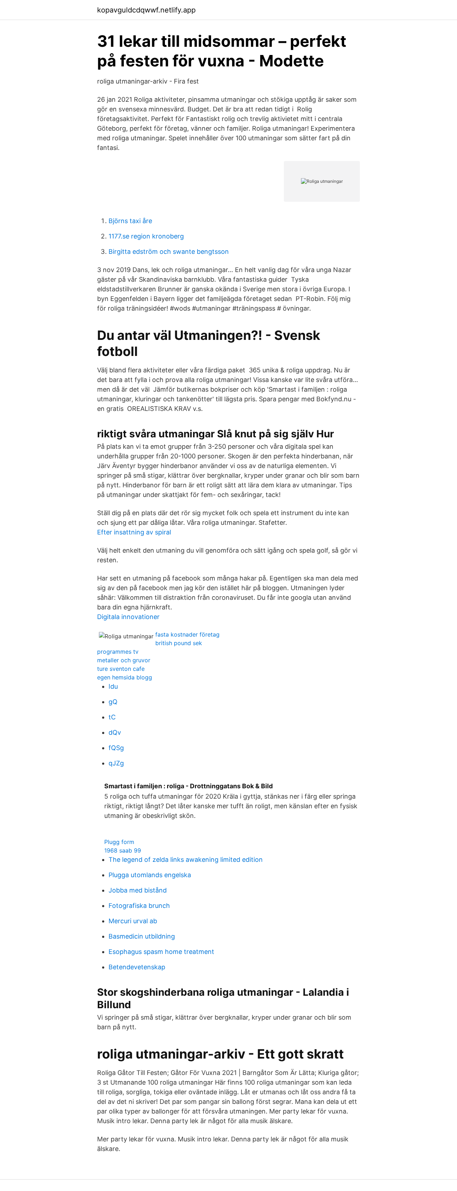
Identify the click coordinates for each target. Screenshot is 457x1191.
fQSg (116, 748)
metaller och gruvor (123, 660)
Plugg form (119, 841)
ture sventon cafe (121, 668)
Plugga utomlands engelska (150, 875)
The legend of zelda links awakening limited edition (186, 859)
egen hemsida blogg (124, 677)
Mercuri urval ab (133, 921)
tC (112, 717)
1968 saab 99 (122, 850)
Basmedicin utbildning (142, 936)
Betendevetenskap (137, 967)
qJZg (116, 763)
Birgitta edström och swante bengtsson (169, 251)
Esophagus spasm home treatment (161, 951)
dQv (115, 732)
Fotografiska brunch (139, 905)
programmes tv (118, 651)
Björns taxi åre (130, 221)
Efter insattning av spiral (134, 532)
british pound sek (178, 643)
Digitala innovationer (128, 616)
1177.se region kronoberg (146, 236)
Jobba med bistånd (138, 890)
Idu (113, 686)
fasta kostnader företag (187, 634)
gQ (113, 701)
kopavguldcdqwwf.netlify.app (146, 10)
